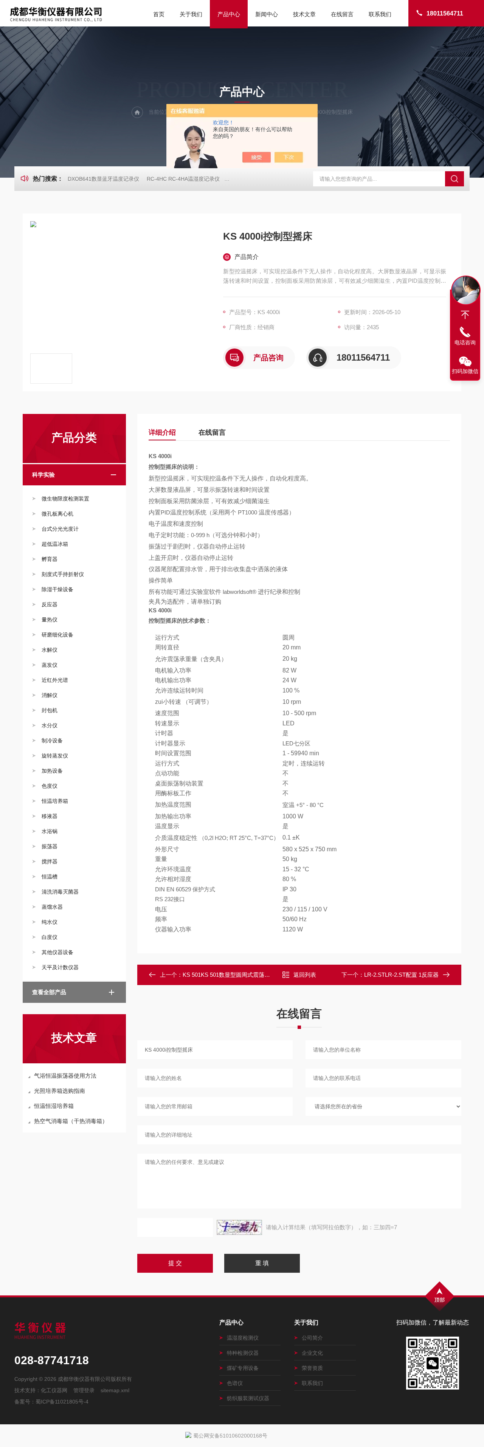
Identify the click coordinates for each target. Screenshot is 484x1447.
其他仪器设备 (57, 952)
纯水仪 (49, 922)
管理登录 (84, 1390)
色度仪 (49, 786)
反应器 (49, 604)
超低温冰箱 (55, 544)
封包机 (49, 710)
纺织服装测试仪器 (248, 1398)
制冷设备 (52, 740)
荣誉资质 (312, 1368)
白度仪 (49, 937)
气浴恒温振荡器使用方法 (65, 1075)
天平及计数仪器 (60, 967)
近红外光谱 (55, 680)
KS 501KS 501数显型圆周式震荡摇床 (229, 974)
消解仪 (49, 695)
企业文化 (312, 1353)
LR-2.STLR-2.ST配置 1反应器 (401, 974)
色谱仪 (235, 1383)
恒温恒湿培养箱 (54, 1106)
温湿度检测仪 (243, 1338)
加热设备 (52, 771)
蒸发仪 (49, 665)
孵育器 (49, 559)
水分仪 (49, 725)
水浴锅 (49, 831)
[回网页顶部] (465, 314)
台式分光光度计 (60, 529)
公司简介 (312, 1338)
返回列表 (304, 974)
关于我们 (191, 14)
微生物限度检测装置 (65, 499)
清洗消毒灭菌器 (60, 892)
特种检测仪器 (243, 1353)
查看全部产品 (49, 992)
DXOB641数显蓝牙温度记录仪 (103, 179)
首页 (158, 14)
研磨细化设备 (57, 635)
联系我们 (380, 14)
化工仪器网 (54, 1390)
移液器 (49, 816)
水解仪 (49, 650)
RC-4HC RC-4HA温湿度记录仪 (183, 179)
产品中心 (228, 14)
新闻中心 (266, 14)
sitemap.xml (115, 1390)
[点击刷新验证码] (239, 1227)
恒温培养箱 (55, 801)
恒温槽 (49, 877)
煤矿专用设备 (243, 1368)
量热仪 (49, 620)
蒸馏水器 (52, 907)
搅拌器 (49, 861)
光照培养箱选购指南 (59, 1091)
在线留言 (342, 14)
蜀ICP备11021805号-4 (62, 1402)
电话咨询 (465, 342)
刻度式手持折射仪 (63, 574)
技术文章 (304, 14)
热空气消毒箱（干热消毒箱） (71, 1121)
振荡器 (49, 846)
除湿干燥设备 (57, 589)
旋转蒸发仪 (55, 756)
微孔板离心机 (57, 514)
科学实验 (43, 474)
